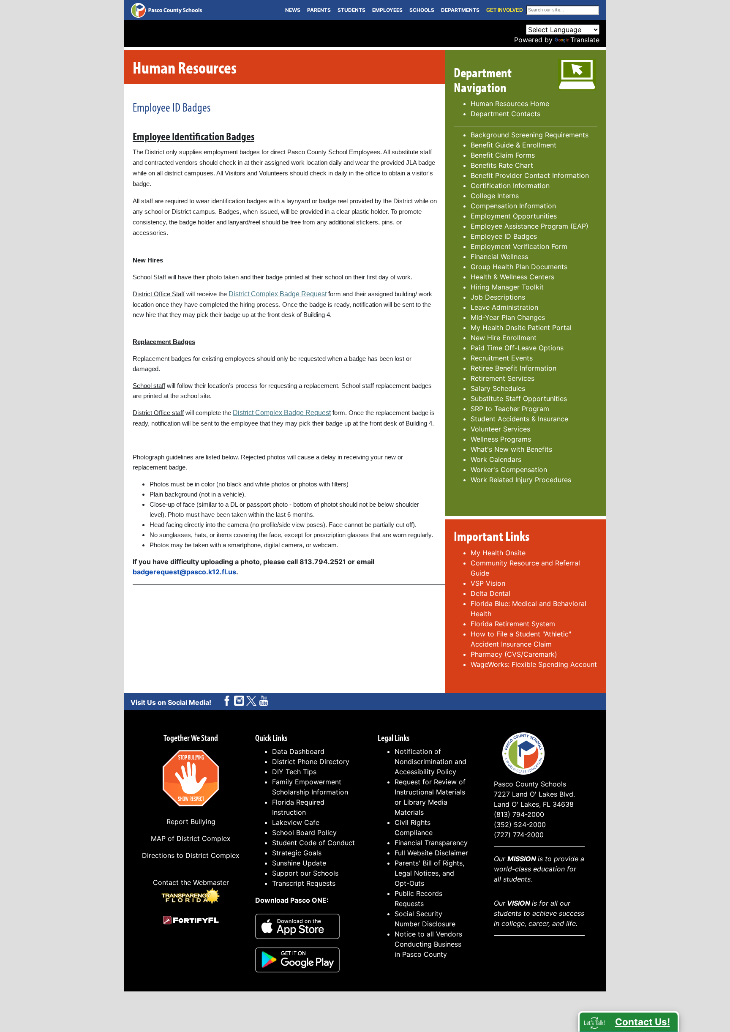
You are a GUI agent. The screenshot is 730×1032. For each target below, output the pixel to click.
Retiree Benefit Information (513, 368)
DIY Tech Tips (294, 771)
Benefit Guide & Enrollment (513, 145)
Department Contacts (505, 113)
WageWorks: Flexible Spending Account (534, 664)
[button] (628, 1021)
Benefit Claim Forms (503, 155)
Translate (584, 39)
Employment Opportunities (514, 216)
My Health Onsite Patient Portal (521, 327)
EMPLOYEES (387, 10)
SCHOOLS (421, 10)
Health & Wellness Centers (512, 277)
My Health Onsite (498, 553)
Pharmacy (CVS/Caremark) (514, 654)
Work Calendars (496, 459)
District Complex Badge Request (278, 294)
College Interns (495, 195)
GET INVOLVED (504, 10)
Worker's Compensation (509, 469)
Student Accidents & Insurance (519, 419)
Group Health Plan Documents (519, 266)
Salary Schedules (498, 388)
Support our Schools (305, 873)
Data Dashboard (298, 751)
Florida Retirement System (514, 624)
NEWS (292, 10)
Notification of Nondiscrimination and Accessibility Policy (430, 761)
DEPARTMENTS (460, 10)
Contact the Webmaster (191, 882)
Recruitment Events (502, 358)
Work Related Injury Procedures (521, 479)
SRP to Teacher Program (510, 408)
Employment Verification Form (519, 246)
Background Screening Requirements (529, 135)
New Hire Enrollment (504, 337)
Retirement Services (502, 378)
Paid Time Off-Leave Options (517, 348)
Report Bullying (190, 821)
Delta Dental (490, 593)
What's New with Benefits (511, 449)
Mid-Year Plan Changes (508, 317)
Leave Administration (504, 307)
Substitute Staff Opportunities (519, 398)
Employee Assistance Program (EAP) (529, 226)
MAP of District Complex (191, 838)
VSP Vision (488, 583)
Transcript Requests (303, 883)
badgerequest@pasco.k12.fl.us (184, 572)
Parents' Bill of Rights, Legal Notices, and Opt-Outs (429, 873)
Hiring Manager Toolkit (507, 287)
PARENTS (319, 10)
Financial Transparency (431, 842)
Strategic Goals (296, 853)
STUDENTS (351, 10)
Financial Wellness (499, 256)
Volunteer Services (500, 429)
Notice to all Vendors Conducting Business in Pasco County (428, 944)
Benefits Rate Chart (502, 165)
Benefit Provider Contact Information (530, 175)
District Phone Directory (310, 761)
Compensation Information (513, 206)
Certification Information (510, 185)
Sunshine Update (299, 863)
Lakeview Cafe (295, 822)
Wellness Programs (501, 439)
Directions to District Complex (191, 855)
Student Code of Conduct (313, 842)
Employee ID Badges (504, 236)
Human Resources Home (510, 103)
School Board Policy (304, 832)
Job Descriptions (498, 297)
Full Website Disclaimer (431, 853)
